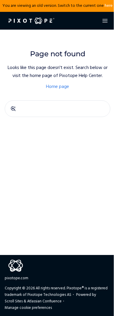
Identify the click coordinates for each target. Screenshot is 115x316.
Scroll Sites (14, 301)
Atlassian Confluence (44, 301)
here (109, 5)
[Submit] (13, 108)
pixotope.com (16, 278)
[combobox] (57, 109)
